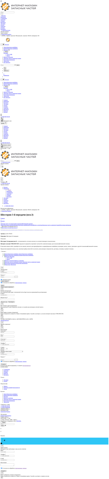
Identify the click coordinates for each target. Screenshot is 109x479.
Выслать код (4, 301)
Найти (18, 65)
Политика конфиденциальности (12, 387)
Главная (6, 100)
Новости (6, 110)
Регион (2, 350)
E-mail (3, 271)
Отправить (3, 364)
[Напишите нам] (2, 121)
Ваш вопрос (4, 462)
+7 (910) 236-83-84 (5, 407)
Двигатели (6, 61)
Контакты (6, 109)
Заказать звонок (5, 408)
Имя (2, 335)
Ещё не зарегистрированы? (7, 287)
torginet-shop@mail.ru (6, 415)
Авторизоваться (5, 320)
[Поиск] (5, 68)
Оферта (5, 386)
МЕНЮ (3, 123)
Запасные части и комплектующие (12, 58)
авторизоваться (26, 365)
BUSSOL (19, 421)
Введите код (4, 297)
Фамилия (3, 331)
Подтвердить (11, 301)
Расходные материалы (9, 59)
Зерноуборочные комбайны (10, 47)
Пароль (3, 275)
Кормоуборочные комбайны (11, 48)
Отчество (3, 339)
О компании (7, 369)
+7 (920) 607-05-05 (5, 30)
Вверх (4, 422)
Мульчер (6, 50)
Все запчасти (7, 62)
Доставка (6, 104)
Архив (5, 389)
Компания (6, 101)
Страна (2, 347)
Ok (1, 477)
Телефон (3, 343)
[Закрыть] (2, 268)
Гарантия (6, 108)
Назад (6, 51)
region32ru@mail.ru (6, 34)
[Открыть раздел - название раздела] (9, 50)
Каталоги (6, 102)
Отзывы (6, 106)
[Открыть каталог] (3, 44)
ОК (2, 308)
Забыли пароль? (5, 281)
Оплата (5, 105)
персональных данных (21, 282)
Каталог (7, 44)
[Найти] (2, 14)
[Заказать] (2, 446)
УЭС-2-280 (9, 54)
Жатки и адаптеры (8, 57)
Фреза (8, 55)
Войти (2, 285)
